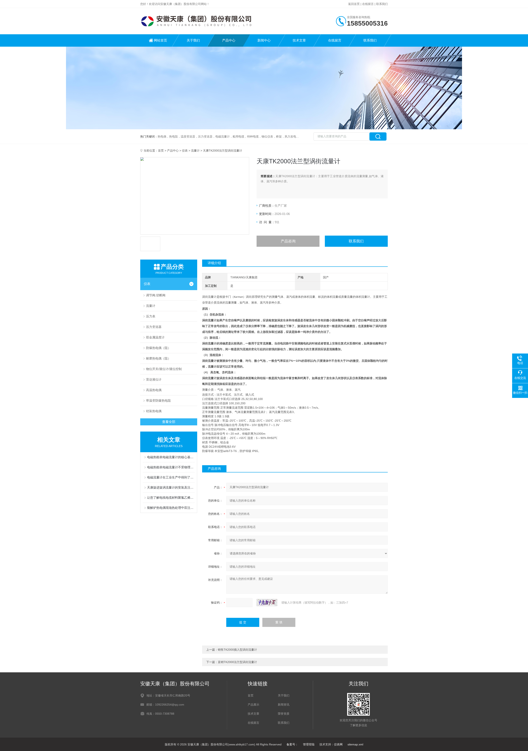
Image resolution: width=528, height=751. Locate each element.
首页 (161, 150)
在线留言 (368, 4)
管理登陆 (309, 744)
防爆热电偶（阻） (158, 348)
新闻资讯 (283, 704)
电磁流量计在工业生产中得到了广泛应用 (170, 477)
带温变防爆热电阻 (158, 400)
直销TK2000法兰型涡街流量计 (237, 662)
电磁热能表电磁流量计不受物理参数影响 (170, 467)
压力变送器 (153, 327)
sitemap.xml (355, 744)
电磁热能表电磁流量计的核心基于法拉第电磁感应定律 (170, 457)
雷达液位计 (153, 379)
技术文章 (299, 40)
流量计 (195, 150)
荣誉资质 (283, 713)
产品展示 (253, 704)
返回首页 (354, 4)
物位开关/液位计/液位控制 (164, 369)
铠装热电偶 (153, 411)
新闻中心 (264, 40)
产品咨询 (288, 241)
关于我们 (193, 40)
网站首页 (160, 40)
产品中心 (228, 40)
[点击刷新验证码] (267, 602)
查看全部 (168, 422)
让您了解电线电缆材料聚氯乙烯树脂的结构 (170, 497)
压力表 (150, 316)
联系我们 (382, 4)
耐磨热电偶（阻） (158, 358)
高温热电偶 (153, 390)
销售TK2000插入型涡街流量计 (237, 649)
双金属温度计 (155, 337)
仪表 (185, 150)
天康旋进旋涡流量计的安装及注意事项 (170, 487)
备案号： (292, 744)
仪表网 (338, 744)
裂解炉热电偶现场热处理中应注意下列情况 (170, 507)
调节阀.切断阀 (155, 295)
